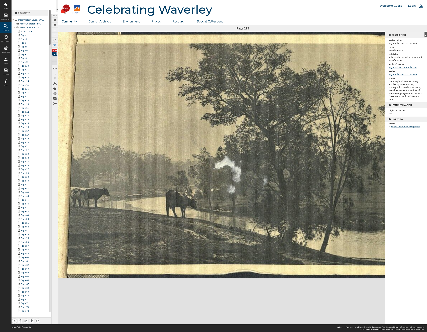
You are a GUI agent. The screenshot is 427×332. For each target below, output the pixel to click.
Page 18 (25, 96)
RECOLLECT (364, 329)
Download (55, 83)
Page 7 (24, 54)
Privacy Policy (16, 327)
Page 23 (25, 115)
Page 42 (25, 188)
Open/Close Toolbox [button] (57, 6)
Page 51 (25, 222)
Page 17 (25, 92)
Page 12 (25, 73)
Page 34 (25, 157)
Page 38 (25, 172)
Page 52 (25, 226)
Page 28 (25, 134)
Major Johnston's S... (30, 27)
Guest (398, 5)
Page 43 (25, 192)
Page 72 (25, 303)
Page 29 (25, 138)
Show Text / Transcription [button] (55, 68)
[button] (54, 54)
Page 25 (25, 123)
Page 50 (25, 218)
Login (6, 63)
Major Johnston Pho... (30, 23)
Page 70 (25, 295)
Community (69, 21)
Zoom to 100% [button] (55, 45)
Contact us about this (55, 98)
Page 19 (25, 100)
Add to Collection (55, 88)
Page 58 (25, 249)
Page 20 (25, 104)
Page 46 (25, 203)
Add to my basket (55, 93)
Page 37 (25, 169)
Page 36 (25, 165)
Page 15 (25, 84)
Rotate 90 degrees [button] (55, 40)
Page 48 (25, 211)
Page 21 (25, 107)
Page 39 (25, 176)
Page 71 (25, 299)
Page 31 (25, 146)
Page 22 (25, 111)
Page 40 (25, 180)
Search (6, 30)
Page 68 (25, 287)
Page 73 (25, 307)
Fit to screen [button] (55, 25)
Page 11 (25, 69)
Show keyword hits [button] (55, 73)
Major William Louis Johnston (403, 67)
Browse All (5, 19)
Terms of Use (26, 327)
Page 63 (25, 268)
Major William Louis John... (31, 19)
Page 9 (24, 61)
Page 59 (25, 253)
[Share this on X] (14, 319)
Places (156, 21)
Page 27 (25, 130)
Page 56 (25, 241)
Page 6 (24, 50)
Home (6, 8)
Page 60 (25, 257)
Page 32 (25, 150)
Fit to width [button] (55, 30)
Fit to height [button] (55, 35)
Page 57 (25, 245)
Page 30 (25, 142)
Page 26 (25, 127)
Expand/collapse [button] (425, 34)
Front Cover (27, 31)
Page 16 (25, 88)
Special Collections (210, 21)
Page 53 (25, 230)
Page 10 (25, 65)
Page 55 (25, 238)
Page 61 (25, 261)
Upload (6, 74)
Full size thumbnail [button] (55, 20)
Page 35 (25, 161)
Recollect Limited (394, 329)
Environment (131, 21)
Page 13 (25, 77)
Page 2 (24, 35)
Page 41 (25, 184)
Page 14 (25, 81)
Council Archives (100, 21)
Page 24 (25, 119)
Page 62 (25, 264)
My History (5, 41)
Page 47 (25, 207)
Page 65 (25, 276)
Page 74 (25, 310)
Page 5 (24, 46)
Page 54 (25, 234)
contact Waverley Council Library (387, 327)
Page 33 (25, 153)
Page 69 (25, 291)
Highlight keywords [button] (55, 78)
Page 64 (25, 272)
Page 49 (25, 215)
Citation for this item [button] (55, 103)
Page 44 (25, 195)
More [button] (6, 85)
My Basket (6, 52)
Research (178, 21)
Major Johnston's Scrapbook (403, 74)
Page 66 (25, 280)
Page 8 (24, 58)
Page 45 (25, 199)
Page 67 (25, 284)
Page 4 (24, 42)
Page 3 (24, 38)
